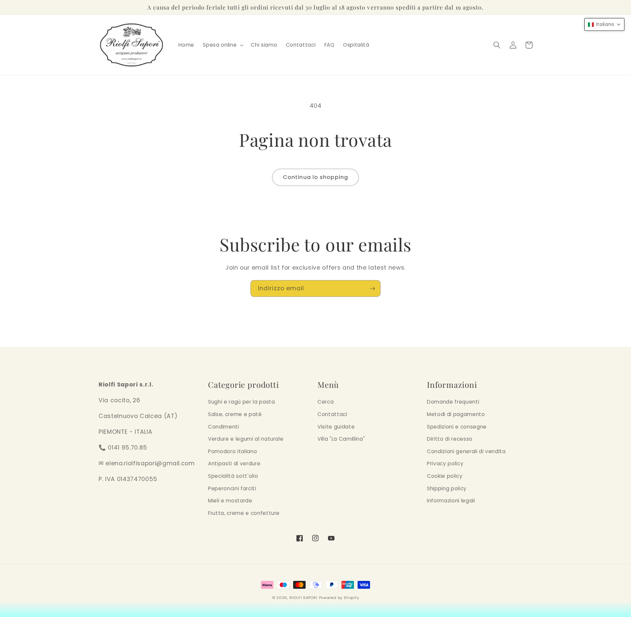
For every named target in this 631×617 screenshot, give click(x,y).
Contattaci (332, 414)
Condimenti (223, 426)
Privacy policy (445, 463)
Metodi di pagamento (456, 414)
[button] (222, 45)
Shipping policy (447, 488)
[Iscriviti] (372, 288)
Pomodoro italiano (232, 451)
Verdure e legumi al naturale (245, 438)
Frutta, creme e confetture (244, 513)
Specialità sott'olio (233, 476)
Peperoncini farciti (232, 488)
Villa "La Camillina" (341, 438)
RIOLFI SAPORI (303, 597)
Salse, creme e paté (235, 414)
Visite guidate (336, 426)
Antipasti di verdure (234, 463)
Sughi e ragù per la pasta (241, 401)
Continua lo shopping (315, 177)
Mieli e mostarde (230, 500)
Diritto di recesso (450, 438)
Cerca (325, 401)
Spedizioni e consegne (457, 426)
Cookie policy (445, 476)
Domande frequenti (453, 401)
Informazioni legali (451, 500)
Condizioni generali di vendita (466, 451)
